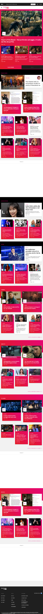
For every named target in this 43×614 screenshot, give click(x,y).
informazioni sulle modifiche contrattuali (32, 612)
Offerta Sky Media (25, 605)
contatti (14, 613)
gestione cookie (25, 595)
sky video (3, 600)
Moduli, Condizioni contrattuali (15, 612)
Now (12, 600)
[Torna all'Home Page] (6, 7)
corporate (24, 607)
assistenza (10, 613)
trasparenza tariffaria (5, 613)
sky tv (12, 595)
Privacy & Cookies (23, 612)
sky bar (12, 602)
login (40, 4)
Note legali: (23, 593)
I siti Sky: (2, 593)
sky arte (2, 602)
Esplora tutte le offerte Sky (11, 4)
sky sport (3, 595)
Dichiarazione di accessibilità (25, 602)
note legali (24, 600)
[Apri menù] (1, 7)
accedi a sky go (37, 593)
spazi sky (13, 604)
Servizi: (12, 593)
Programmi (13, 606)
